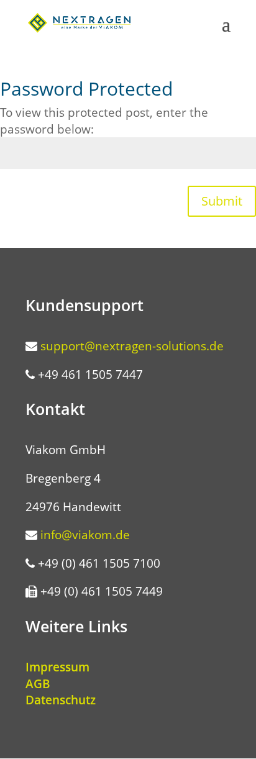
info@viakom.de (85, 535)
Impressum (57, 667)
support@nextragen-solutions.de (132, 346)
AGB (37, 684)
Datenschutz (60, 700)
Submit (221, 201)
